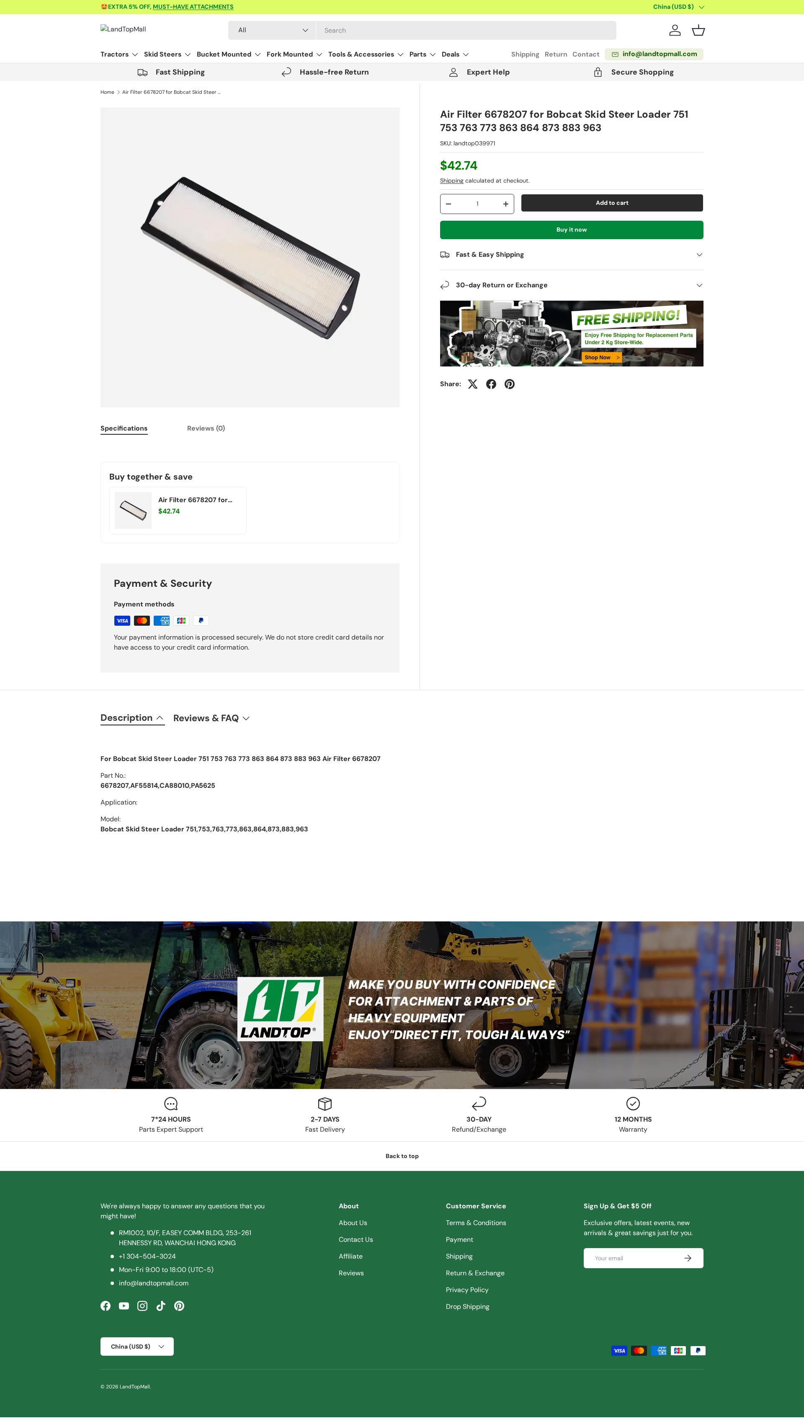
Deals (450, 54)
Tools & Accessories (361, 54)
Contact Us (356, 1239)
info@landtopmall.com (153, 1283)
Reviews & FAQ (206, 718)
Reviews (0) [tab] (206, 428)
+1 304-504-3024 (147, 1256)
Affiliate (351, 1256)
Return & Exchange (475, 1273)
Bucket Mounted (224, 54)
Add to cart (612, 202)
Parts (418, 54)
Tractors (114, 54)
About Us (353, 1222)
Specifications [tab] (124, 428)
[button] (698, 30)
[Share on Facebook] (491, 384)
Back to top (402, 1156)
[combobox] (422, 30)
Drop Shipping (468, 1306)
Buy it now (572, 229)
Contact (586, 54)
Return (556, 54)
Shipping (525, 54)
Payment (459, 1239)
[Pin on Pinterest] (509, 384)
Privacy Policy (467, 1289)
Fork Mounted (290, 54)
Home (107, 92)
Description (126, 718)
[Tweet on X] (473, 384)
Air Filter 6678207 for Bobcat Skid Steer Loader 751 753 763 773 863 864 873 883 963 (172, 92)
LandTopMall (135, 1386)
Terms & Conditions (476, 1222)
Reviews (351, 1273)
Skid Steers (162, 54)
